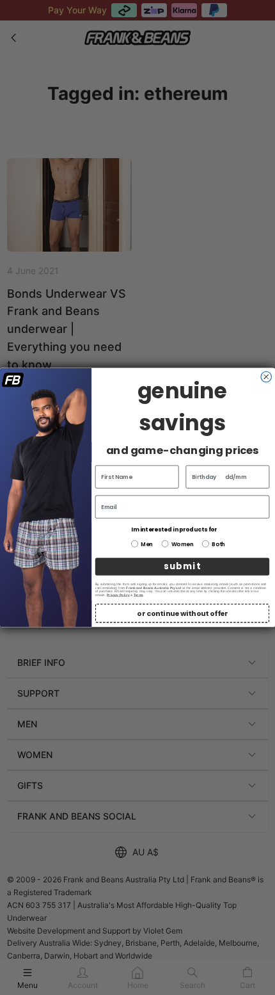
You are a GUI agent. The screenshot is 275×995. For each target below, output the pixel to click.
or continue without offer (182, 613)
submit (182, 566)
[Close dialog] (266, 376)
